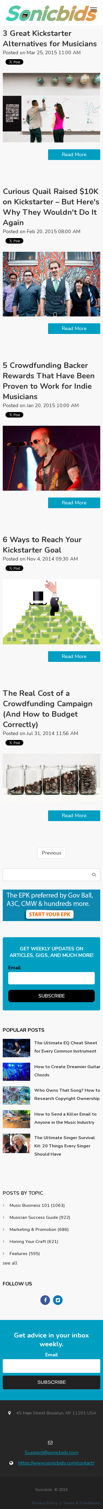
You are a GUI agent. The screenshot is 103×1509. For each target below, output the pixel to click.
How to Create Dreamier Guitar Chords (67, 1071)
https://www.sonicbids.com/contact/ (56, 1463)
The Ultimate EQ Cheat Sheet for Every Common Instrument (65, 1047)
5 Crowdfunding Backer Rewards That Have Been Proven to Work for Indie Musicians (49, 381)
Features (25, 1254)
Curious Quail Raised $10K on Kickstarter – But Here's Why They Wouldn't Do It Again (51, 207)
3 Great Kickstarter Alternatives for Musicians (50, 38)
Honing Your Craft (34, 1242)
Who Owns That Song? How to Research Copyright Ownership (67, 1094)
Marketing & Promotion (39, 1230)
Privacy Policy (45, 1503)
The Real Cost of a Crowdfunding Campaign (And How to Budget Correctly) (48, 709)
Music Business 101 (37, 1205)
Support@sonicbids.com (51, 1452)
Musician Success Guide (40, 1217)
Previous (51, 853)
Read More (74, 154)
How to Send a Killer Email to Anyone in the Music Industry (65, 1118)
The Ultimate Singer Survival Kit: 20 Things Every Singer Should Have (64, 1146)
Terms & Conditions (81, 1503)
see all (10, 1263)
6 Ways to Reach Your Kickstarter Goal (42, 545)
